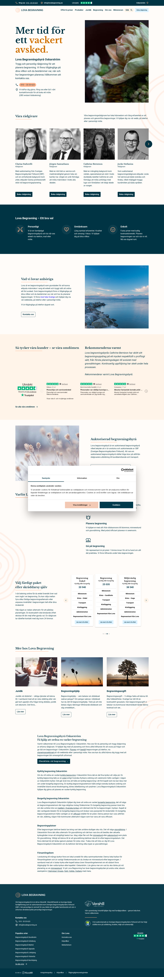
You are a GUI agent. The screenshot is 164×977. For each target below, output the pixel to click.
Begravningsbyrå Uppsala (25, 949)
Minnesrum (118, 10)
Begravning (98, 10)
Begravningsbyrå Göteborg (25, 941)
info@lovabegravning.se (28, 925)
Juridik (88, 10)
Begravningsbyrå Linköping (25, 953)
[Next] (148, 144)
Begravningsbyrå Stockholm (25, 937)
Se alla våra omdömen (25, 407)
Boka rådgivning (142, 10)
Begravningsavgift (116, 691)
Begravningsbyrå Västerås (25, 956)
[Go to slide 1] (103, 633)
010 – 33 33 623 (28, 85)
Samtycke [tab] (46, 478)
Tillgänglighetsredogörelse (78, 973)
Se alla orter (19, 964)
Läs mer (20, 711)
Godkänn (116, 505)
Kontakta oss (28, 314)
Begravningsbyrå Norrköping (26, 960)
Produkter (79, 10)
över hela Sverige (47, 297)
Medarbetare (66, 945)
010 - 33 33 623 (32, 3)
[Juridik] (36, 673)
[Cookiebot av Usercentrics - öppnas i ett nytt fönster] (122, 470)
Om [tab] (117, 478)
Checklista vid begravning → (54, 761)
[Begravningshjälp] (82, 673)
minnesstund (56, 868)
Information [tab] (82, 478)
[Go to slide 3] (107, 633)
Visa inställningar (80, 505)
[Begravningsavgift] (128, 673)
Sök (127, 10)
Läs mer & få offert (82, 622)
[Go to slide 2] (105, 633)
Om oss (108, 10)
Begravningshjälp (70, 691)
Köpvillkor (65, 941)
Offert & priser (67, 10)
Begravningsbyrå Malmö (24, 945)
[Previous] (66, 600)
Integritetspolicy (46, 973)
